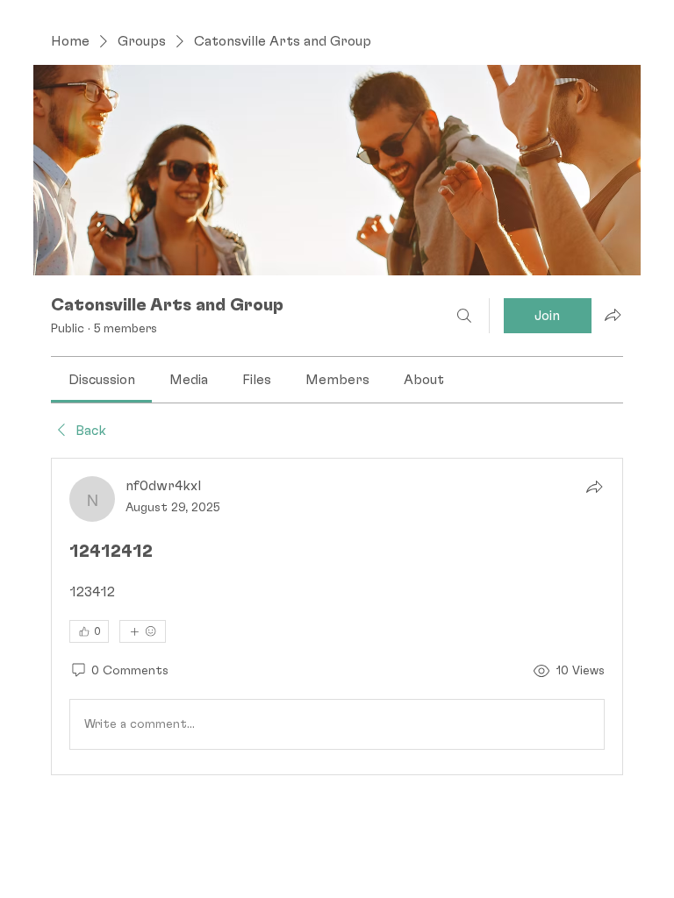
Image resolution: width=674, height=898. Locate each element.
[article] (336, 616)
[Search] (464, 315)
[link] (101, 380)
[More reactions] (142, 631)
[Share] (594, 486)
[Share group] (612, 314)
